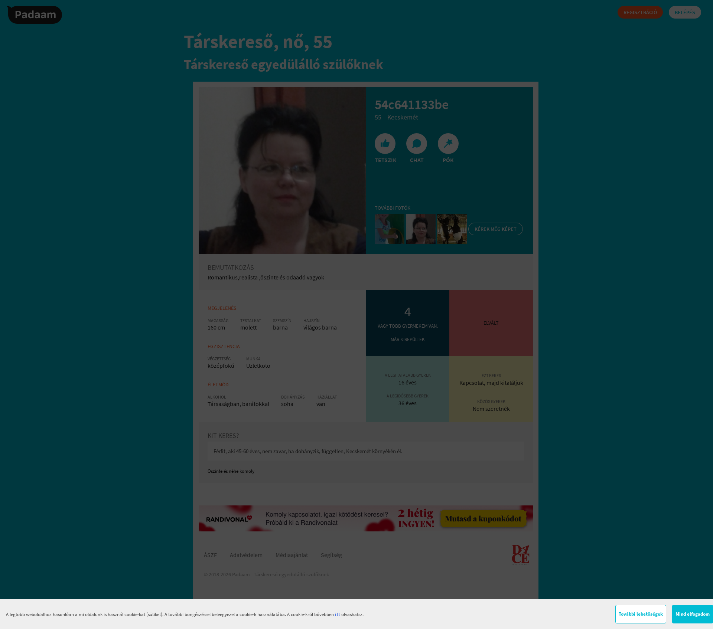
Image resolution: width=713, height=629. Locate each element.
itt (337, 614)
